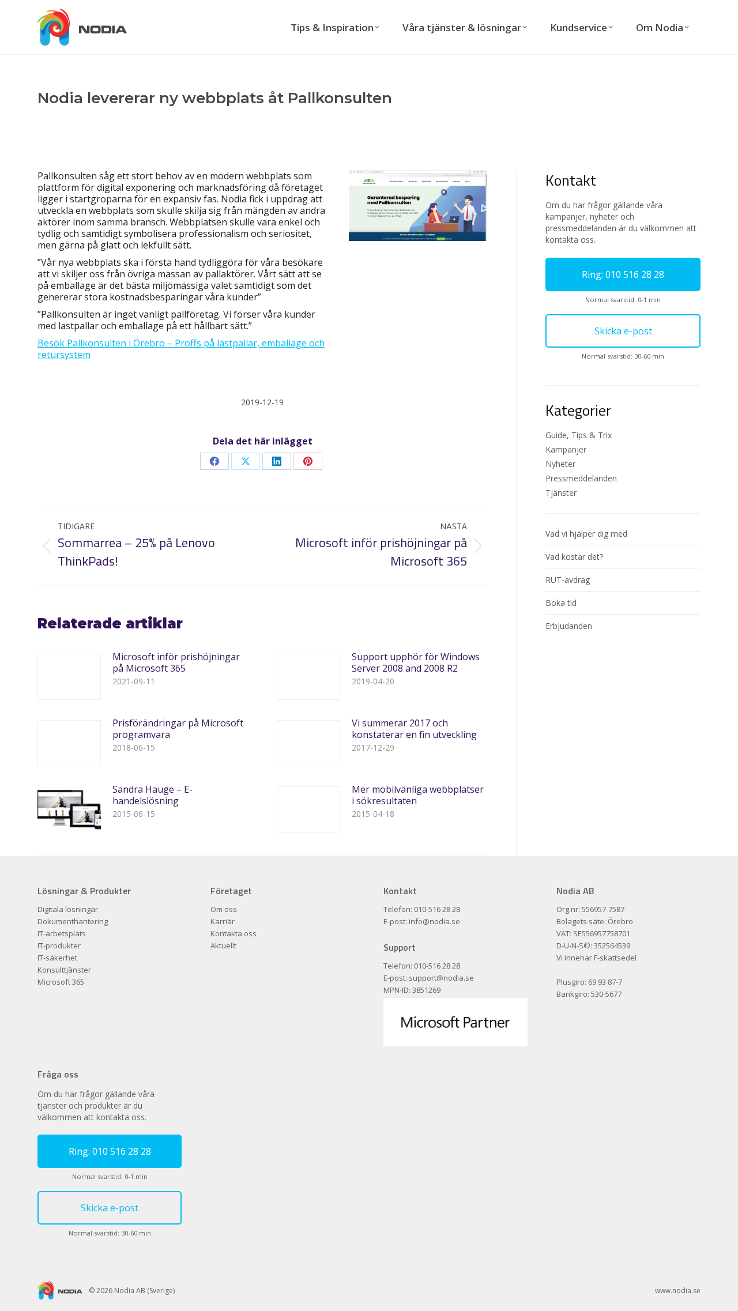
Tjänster (561, 492)
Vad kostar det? (574, 556)
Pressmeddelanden (581, 478)
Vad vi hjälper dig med (586, 533)
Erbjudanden (568, 625)
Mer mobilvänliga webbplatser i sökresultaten (418, 795)
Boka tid (561, 602)
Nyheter (560, 463)
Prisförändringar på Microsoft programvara (177, 728)
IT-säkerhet (57, 958)
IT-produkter (59, 945)
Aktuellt (223, 945)
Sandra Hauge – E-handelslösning (152, 795)
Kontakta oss (233, 933)
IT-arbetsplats (61, 933)
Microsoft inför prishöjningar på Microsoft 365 (176, 662)
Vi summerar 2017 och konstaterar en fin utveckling (414, 728)
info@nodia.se (434, 921)
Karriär (222, 921)
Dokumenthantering (72, 921)
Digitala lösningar (67, 909)
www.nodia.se (678, 1290)
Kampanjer (565, 449)
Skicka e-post (623, 331)
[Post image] (69, 677)
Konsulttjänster (64, 970)
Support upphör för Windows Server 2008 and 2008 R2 (416, 662)
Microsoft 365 (60, 982)
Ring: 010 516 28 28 (623, 274)
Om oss (223, 909)
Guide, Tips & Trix (578, 435)
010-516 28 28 (437, 909)
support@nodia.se (441, 978)
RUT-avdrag (567, 579)
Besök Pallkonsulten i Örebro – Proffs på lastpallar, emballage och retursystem (181, 349)
